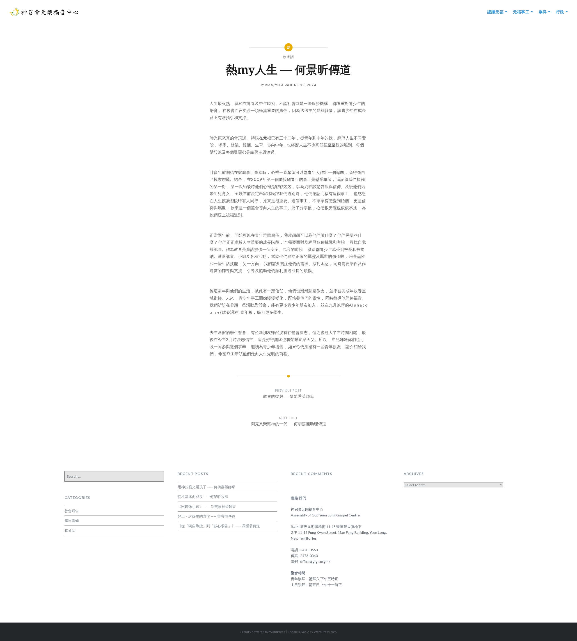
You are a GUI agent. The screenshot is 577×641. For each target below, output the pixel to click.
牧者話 (288, 57)
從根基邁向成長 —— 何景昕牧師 (203, 496)
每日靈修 (71, 520)
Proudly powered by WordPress (262, 632)
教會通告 (71, 511)
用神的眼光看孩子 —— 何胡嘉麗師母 (206, 487)
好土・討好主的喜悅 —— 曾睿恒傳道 (206, 516)
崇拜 (543, 11)
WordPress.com (325, 632)
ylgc (280, 85)
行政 (560, 11)
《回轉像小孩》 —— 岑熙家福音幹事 (207, 506)
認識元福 (495, 11)
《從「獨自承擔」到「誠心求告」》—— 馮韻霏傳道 (219, 526)
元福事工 (521, 11)
